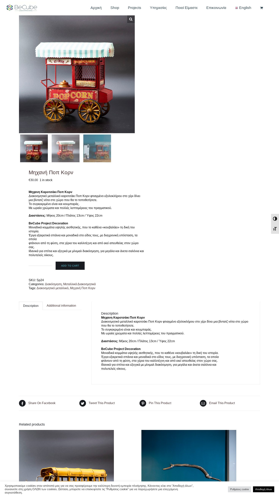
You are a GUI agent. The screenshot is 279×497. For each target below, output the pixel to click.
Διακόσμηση (53, 284)
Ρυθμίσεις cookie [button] (239, 489)
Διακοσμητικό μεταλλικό (53, 288)
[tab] (31, 306)
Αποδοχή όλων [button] (263, 489)
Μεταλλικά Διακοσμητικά (79, 284)
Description (31, 305)
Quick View (66, 477)
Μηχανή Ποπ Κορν (82, 288)
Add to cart (70, 265)
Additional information (61, 305)
